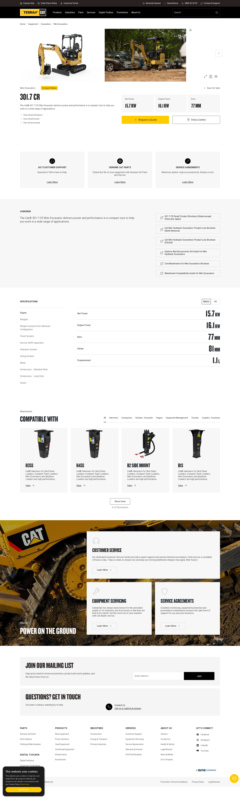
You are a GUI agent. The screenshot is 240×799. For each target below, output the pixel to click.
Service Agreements (135, 744)
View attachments (31, 119)
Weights (24, 319)
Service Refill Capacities (32, 342)
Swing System (27, 356)
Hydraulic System (28, 349)
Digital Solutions (27, 760)
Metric (206, 301)
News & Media (167, 754)
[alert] (23, 781)
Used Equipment (62, 744)
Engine (23, 312)
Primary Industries (98, 744)
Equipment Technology (30, 766)
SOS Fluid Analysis (134, 754)
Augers (159, 418)
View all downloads (31, 123)
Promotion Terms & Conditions (174, 782)
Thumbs (195, 418)
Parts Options (26, 739)
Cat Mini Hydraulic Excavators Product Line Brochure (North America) (190, 229)
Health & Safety (167, 744)
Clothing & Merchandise (30, 744)
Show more (120, 501)
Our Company (167, 759)
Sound (23, 383)
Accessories (60, 759)
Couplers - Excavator (211, 418)
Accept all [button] (23, 789)
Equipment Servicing (135, 739)
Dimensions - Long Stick (32, 376)
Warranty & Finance (134, 749)
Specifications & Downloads (86, 792)
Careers (164, 734)
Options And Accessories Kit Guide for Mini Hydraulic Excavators (186, 252)
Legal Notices (166, 749)
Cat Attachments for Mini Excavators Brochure (187, 263)
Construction (96, 734)
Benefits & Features (60, 792)
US (215, 301)
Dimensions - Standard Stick (34, 369)
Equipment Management (177, 418)
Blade (23, 362)
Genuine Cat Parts (28, 734)
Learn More (52, 182)
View (28, 485)
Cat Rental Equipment (64, 749)
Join (199, 676)
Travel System (27, 336)
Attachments (110, 792)
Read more (24, 784)
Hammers (113, 418)
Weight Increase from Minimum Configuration (35, 328)
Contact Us (165, 739)
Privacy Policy (198, 782)
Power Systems (62, 739)
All (105, 418)
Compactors (126, 418)
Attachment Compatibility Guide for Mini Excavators (189, 273)
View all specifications (32, 115)
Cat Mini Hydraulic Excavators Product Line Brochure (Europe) (190, 241)
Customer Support (134, 734)
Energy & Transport (98, 739)
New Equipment (62, 734)
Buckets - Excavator (144, 418)
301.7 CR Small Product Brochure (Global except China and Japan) (188, 217)
